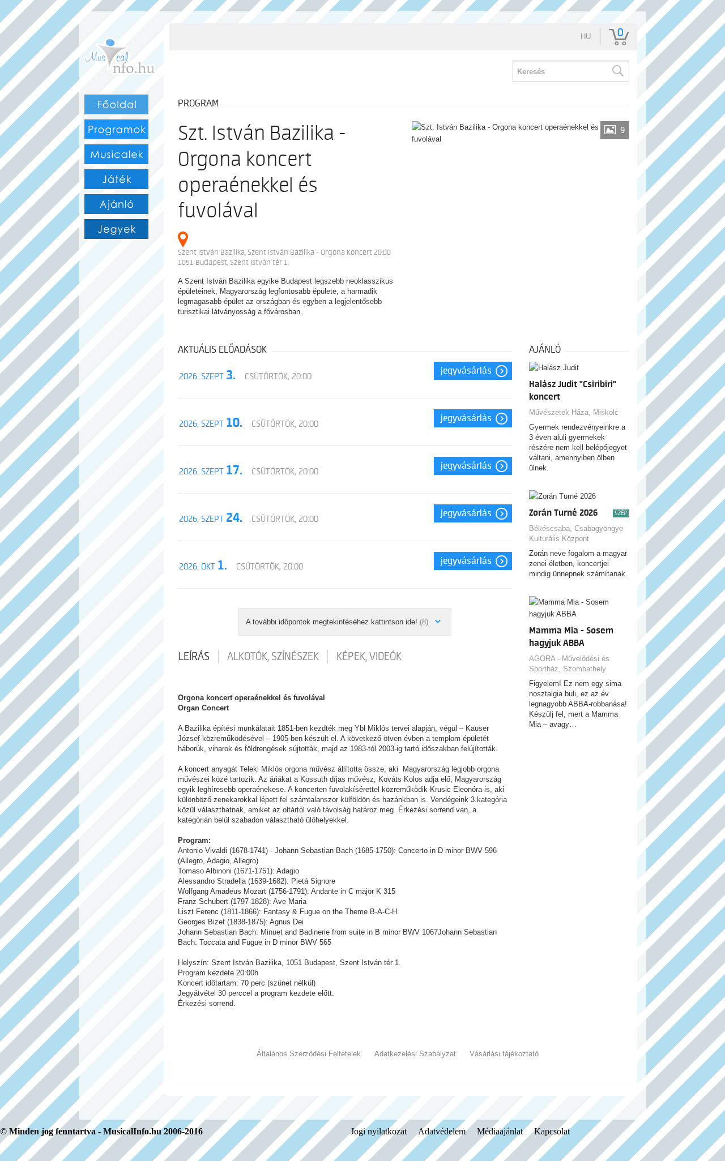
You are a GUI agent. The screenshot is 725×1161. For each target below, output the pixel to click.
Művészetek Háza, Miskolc (574, 412)
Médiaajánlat (500, 1131)
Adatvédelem (442, 1131)
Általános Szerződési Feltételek (309, 1053)
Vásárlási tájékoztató (504, 1053)
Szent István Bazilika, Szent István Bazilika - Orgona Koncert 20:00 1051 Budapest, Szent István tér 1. (284, 257)
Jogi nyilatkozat (379, 1131)
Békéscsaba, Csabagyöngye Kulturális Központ (576, 533)
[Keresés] (617, 71)
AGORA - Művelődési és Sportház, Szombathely (569, 663)
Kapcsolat (552, 1131)
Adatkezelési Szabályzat (415, 1053)
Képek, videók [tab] (369, 656)
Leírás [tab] (194, 656)
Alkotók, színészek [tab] (273, 656)
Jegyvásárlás (466, 371)
